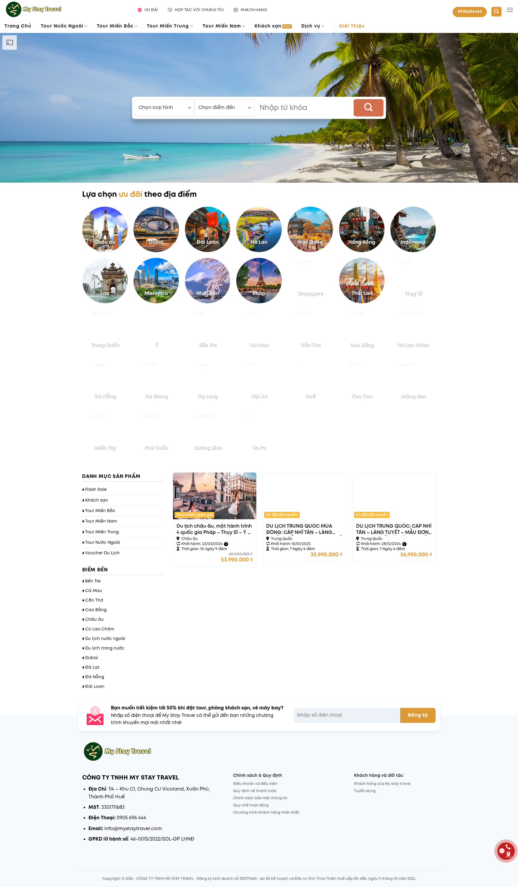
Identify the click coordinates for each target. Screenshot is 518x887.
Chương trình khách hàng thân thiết (266, 812)
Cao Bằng (95, 609)
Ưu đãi (151, 9)
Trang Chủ (17, 26)
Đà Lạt (92, 667)
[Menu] (510, 9)
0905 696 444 (131, 818)
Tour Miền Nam (222, 26)
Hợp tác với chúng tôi (199, 9)
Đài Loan (94, 686)
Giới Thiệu (352, 26)
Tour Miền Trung (168, 26)
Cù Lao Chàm (99, 629)
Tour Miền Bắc (115, 26)
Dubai (91, 657)
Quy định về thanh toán (255, 791)
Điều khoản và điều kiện (255, 784)
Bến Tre (93, 581)
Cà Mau (93, 590)
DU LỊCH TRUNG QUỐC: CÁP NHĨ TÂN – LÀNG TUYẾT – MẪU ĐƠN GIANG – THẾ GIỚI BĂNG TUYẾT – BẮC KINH (394, 529)
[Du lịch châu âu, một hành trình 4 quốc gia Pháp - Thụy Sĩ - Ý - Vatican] (214, 496)
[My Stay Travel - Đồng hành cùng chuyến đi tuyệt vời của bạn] (65, 10)
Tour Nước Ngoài (62, 26)
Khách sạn (273, 26)
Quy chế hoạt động (251, 805)
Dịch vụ (310, 26)
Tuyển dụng (365, 791)
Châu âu (94, 619)
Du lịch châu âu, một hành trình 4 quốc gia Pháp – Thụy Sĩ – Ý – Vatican (214, 529)
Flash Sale (96, 489)
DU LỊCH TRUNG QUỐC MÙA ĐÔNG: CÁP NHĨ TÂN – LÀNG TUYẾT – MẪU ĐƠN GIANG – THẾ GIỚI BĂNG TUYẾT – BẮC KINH (303, 529)
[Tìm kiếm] (496, 12)
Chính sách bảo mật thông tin (260, 798)
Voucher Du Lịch (102, 552)
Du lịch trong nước (104, 648)
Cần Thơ (94, 600)
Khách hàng (254, 9)
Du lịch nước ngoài (105, 638)
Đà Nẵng (94, 676)
